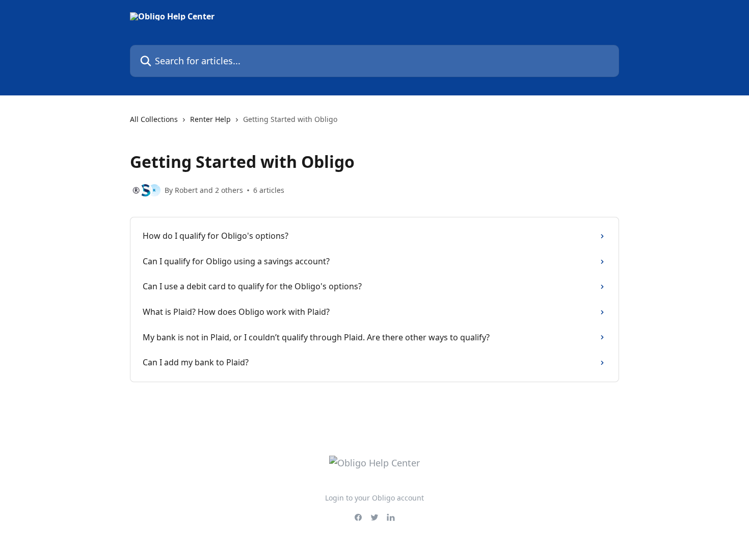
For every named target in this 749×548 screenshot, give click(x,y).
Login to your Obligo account (374, 498)
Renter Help (210, 119)
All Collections (154, 119)
